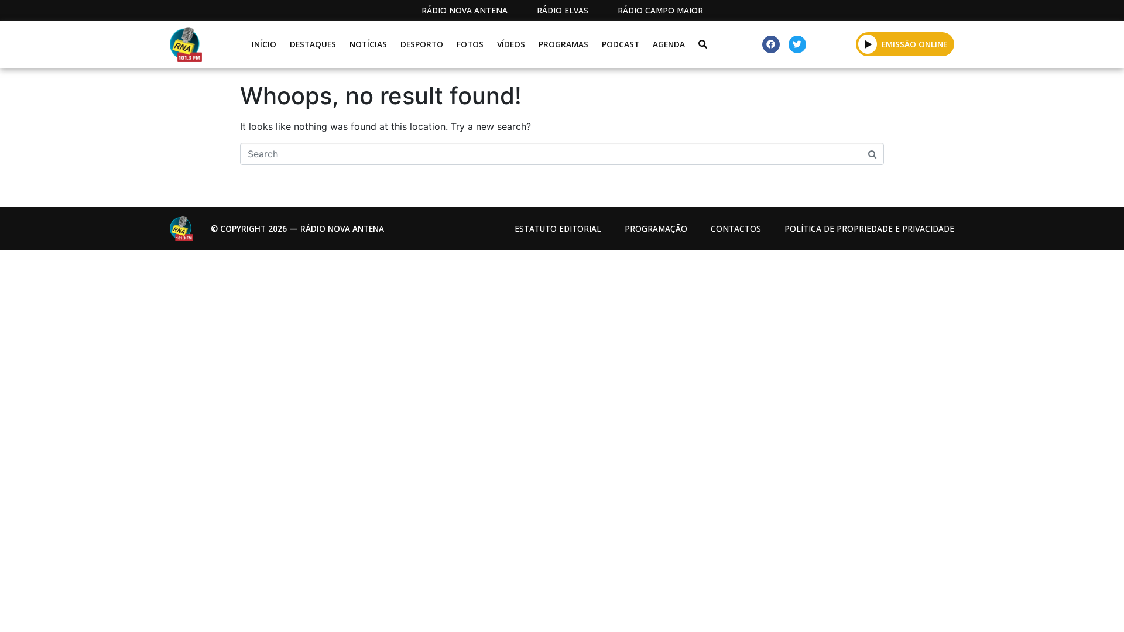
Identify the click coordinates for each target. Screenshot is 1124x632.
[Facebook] (771, 44)
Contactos (736, 228)
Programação (656, 228)
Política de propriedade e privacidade (869, 228)
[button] (867, 44)
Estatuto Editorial (558, 228)
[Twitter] (797, 44)
